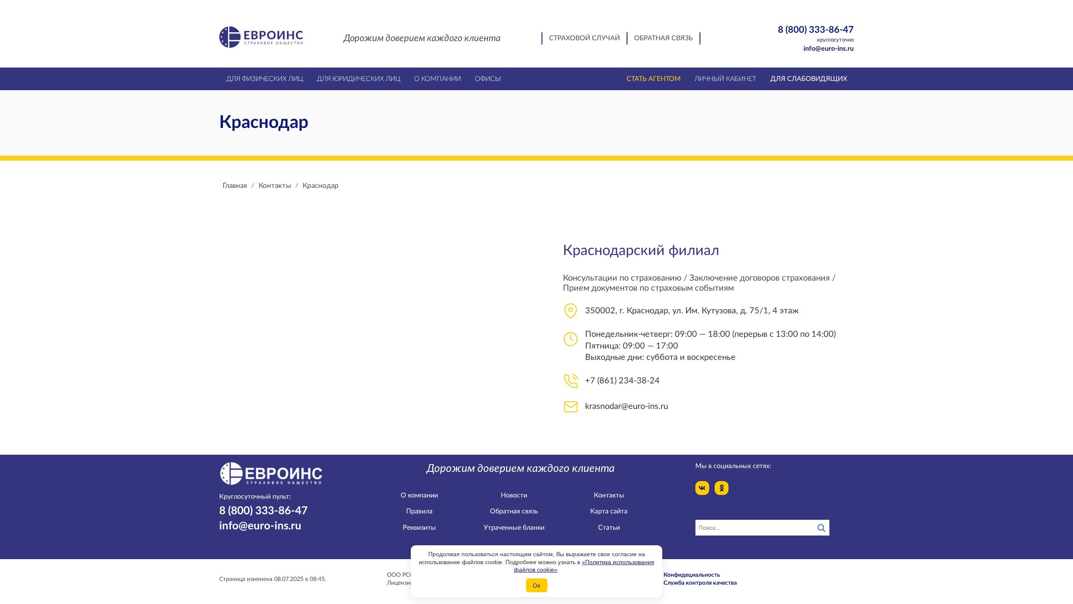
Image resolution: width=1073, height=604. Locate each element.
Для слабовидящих (808, 79)
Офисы (488, 79)
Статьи (609, 527)
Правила (419, 511)
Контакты (609, 495)
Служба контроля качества (700, 583)
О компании (419, 495)
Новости (514, 495)
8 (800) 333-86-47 (816, 33)
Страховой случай (584, 38)
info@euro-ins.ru (828, 48)
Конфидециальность (691, 575)
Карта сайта (608, 511)
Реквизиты (419, 527)
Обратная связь (663, 38)
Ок (537, 585)
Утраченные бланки (514, 527)
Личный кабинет (725, 79)
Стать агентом (654, 79)
